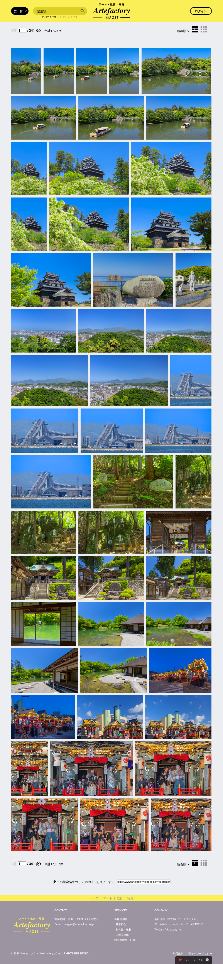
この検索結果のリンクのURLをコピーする (85, 882)
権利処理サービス (124, 940)
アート (107, 898)
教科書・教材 (123, 929)
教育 (120, 898)
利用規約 (178, 953)
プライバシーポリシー (199, 953)
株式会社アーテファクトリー (184, 919)
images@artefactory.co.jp (79, 924)
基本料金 (121, 924)
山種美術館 (122, 934)
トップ (94, 898)
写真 (130, 898)
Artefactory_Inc (173, 929)
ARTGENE (197, 924)
